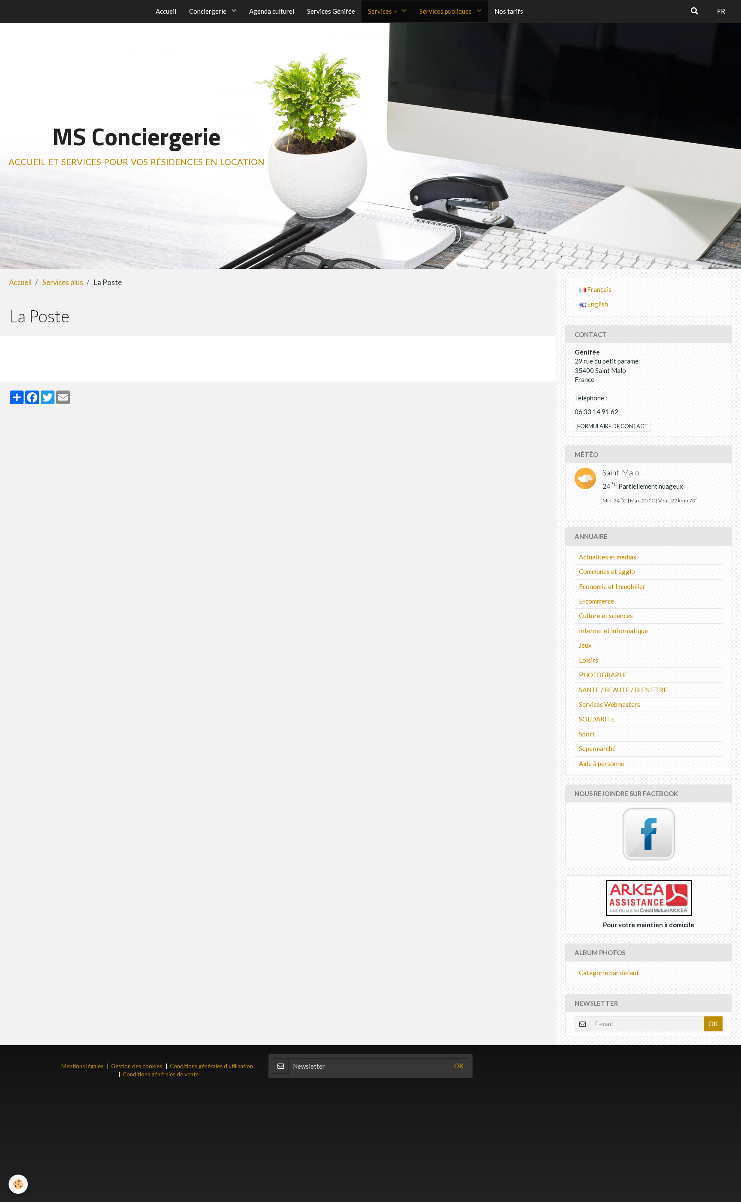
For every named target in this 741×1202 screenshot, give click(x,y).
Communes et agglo (607, 571)
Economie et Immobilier (612, 586)
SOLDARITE (597, 719)
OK (713, 1024)
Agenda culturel (271, 11)
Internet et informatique (613, 630)
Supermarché (597, 748)
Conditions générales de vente (161, 1074)
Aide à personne (601, 763)
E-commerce (596, 601)
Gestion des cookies (136, 1066)
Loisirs (588, 660)
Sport (587, 734)
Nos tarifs (508, 11)
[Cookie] (18, 1184)
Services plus (62, 282)
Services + (383, 11)
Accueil (166, 11)
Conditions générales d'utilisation (211, 1066)
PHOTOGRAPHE (603, 675)
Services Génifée (331, 11)
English (597, 304)
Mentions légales (82, 1066)
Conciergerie (208, 11)
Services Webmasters (609, 704)
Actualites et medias (607, 557)
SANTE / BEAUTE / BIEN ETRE (623, 690)
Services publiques (446, 11)
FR (721, 11)
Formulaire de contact (612, 426)
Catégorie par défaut (609, 973)
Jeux (585, 645)
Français (598, 289)
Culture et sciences (606, 615)
